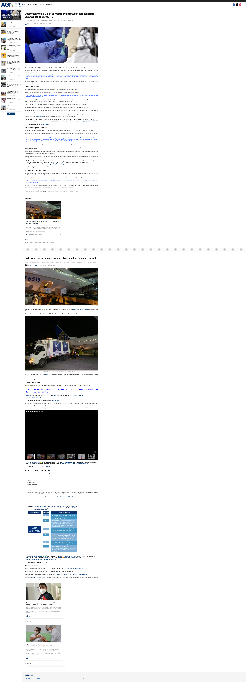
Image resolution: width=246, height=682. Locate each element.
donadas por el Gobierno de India (80, 309)
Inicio (29, 4)
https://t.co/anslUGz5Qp (80, 463)
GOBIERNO (50, 265)
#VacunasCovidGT (77, 395)
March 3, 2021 (56, 400)
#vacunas (47, 395)
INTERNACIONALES (45, 23)
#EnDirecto (29, 395)
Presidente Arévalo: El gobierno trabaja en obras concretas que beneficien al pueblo (13, 92)
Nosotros (35, 4)
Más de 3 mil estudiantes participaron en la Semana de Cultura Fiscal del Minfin (13, 24)
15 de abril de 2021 (36, 23)
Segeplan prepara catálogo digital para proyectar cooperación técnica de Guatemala (13, 77)
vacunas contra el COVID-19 (59, 666)
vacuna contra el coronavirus (48, 242)
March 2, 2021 (45, 124)
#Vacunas (66, 121)
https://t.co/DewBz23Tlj (33, 397)
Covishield (33, 407)
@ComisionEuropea (75, 121)
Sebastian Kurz (32, 72)
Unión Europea (38, 242)
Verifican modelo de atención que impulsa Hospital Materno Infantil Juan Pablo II (13, 107)
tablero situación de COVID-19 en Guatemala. (67, 496)
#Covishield (67, 462)
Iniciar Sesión (242, 1)
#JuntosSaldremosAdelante (34, 559)
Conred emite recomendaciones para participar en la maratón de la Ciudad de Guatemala (14, 39)
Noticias (42, 4)
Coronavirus (31, 666)
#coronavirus (47, 557)
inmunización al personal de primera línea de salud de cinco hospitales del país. (70, 574)
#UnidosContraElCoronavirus (35, 556)
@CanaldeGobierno (67, 556)
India (37, 666)
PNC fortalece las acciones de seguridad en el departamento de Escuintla (13, 69)
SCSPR (38, 678)
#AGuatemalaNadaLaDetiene (73, 557)
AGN (30, 23)
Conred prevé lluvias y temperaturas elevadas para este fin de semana (13, 99)
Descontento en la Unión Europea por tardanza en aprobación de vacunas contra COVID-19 (10, 16)
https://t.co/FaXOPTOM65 (90, 121)
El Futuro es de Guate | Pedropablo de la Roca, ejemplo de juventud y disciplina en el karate (13, 55)
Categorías (49, 4)
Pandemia (31, 242)
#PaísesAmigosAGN (32, 462)
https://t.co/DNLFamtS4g (56, 164)
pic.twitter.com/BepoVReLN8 (52, 559)
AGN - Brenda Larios (33, 265)
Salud (50, 23)
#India (54, 395)
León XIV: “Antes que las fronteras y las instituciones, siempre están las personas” (13, 62)
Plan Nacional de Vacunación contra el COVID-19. (71, 493)
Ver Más (11, 113)
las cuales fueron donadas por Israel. (74, 568)
